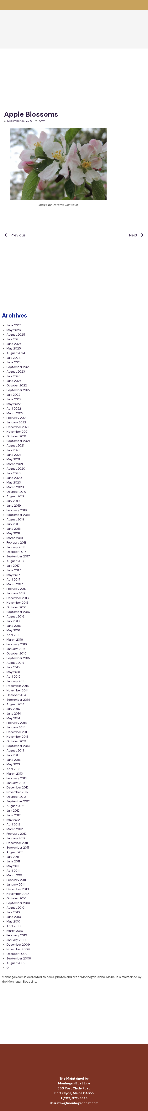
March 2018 (15, 538)
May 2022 (14, 404)
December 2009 (18, 945)
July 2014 (13, 709)
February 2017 (17, 589)
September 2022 (18, 390)
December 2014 (18, 686)
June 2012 (14, 815)
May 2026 (14, 330)
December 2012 (18, 787)
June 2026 (14, 325)
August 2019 (15, 496)
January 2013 (16, 783)
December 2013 (18, 732)
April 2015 (13, 676)
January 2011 (15, 884)
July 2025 (13, 339)
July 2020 (14, 473)
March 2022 (15, 413)
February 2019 (17, 510)
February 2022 (17, 418)
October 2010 (16, 898)
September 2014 (18, 700)
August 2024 (16, 353)
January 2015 (16, 681)
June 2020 (14, 478)
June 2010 (14, 917)
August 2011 (15, 852)
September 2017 (18, 556)
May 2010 (13, 921)
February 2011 (16, 880)
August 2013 (15, 750)
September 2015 (18, 658)
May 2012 (13, 820)
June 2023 (14, 381)
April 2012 (13, 824)
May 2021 (13, 459)
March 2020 (15, 487)
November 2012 (17, 792)
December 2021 (18, 427)
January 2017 (16, 593)
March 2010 (15, 931)
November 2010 (18, 894)
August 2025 (16, 335)
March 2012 (15, 829)
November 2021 (17, 432)
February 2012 (17, 834)
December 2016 (18, 598)
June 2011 (13, 861)
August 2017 (15, 561)
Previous (18, 235)
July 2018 (13, 524)
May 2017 (13, 575)
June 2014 (14, 713)
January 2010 (16, 940)
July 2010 (13, 912)
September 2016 (18, 612)
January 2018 (16, 547)
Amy (42, 120)
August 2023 (16, 371)
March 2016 (15, 640)
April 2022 (14, 408)
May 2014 (13, 718)
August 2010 (15, 908)
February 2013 (17, 778)
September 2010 (18, 903)
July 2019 (13, 501)
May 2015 (13, 672)
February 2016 (17, 644)
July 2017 (13, 566)
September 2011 (18, 847)
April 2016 (13, 635)
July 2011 (13, 857)
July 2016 (13, 621)
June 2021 (14, 455)
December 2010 (18, 889)
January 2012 (16, 838)
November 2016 (18, 603)
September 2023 (18, 367)
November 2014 (18, 690)
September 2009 (19, 958)
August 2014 (15, 704)
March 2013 (15, 774)
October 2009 (17, 954)
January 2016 (16, 649)
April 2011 (13, 871)
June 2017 (14, 570)
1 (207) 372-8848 (74, 1098)
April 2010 (14, 926)
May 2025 (14, 348)
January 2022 (16, 422)
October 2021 (16, 436)
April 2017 (13, 579)
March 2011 (14, 875)
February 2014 (17, 723)
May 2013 (13, 764)
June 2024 (14, 362)
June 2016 (14, 626)
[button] (143, 5)
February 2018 (17, 542)
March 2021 (15, 464)
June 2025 (14, 344)
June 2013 (14, 760)
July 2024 (14, 358)
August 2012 (15, 806)
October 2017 (16, 552)
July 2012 (13, 811)
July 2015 (13, 667)
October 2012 (16, 797)
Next (133, 235)
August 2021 (15, 445)
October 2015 (16, 653)
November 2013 (17, 737)
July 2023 (13, 376)
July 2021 (13, 450)
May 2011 (13, 866)
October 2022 (17, 385)
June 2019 (14, 506)
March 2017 (15, 584)
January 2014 (16, 727)
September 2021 (18, 441)
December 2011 (17, 843)
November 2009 (18, 949)
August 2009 (16, 963)
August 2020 (16, 469)
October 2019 (16, 492)
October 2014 (16, 695)
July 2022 (13, 395)
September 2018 (18, 515)
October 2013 (16, 741)
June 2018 (14, 529)
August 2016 (15, 616)
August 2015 (15, 663)
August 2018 (15, 519)
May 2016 (13, 630)
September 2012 (18, 801)
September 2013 (18, 746)
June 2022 (14, 399)
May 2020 (14, 482)
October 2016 (16, 607)
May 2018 (13, 533)
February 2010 (17, 935)
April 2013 (13, 769)
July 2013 (13, 755)
